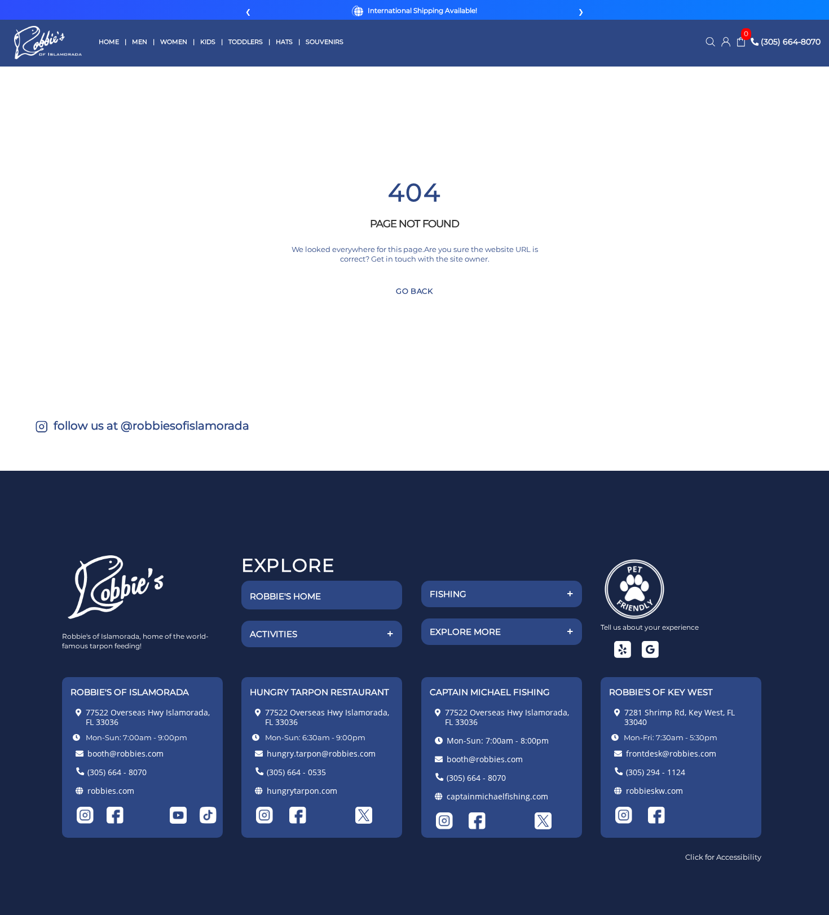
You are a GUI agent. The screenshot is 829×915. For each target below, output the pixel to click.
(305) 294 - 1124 (655, 772)
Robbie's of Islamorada (48, 42)
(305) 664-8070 (790, 42)
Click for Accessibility (723, 856)
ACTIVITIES (322, 633)
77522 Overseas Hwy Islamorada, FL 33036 (148, 717)
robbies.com (110, 790)
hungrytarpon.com (302, 790)
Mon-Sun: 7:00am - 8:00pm (498, 740)
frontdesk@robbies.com (671, 753)
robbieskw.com (654, 790)
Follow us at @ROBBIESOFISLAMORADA (150, 425)
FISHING (502, 593)
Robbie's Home (285, 596)
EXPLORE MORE (502, 631)
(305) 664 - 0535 (296, 772)
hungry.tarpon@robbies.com (321, 753)
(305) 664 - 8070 (117, 772)
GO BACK (414, 290)
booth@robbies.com (125, 753)
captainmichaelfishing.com (497, 796)
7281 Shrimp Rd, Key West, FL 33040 (679, 717)
